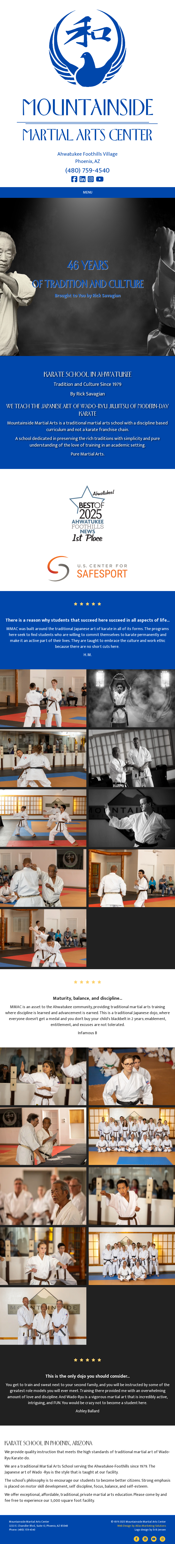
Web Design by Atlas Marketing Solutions (141, 1525)
